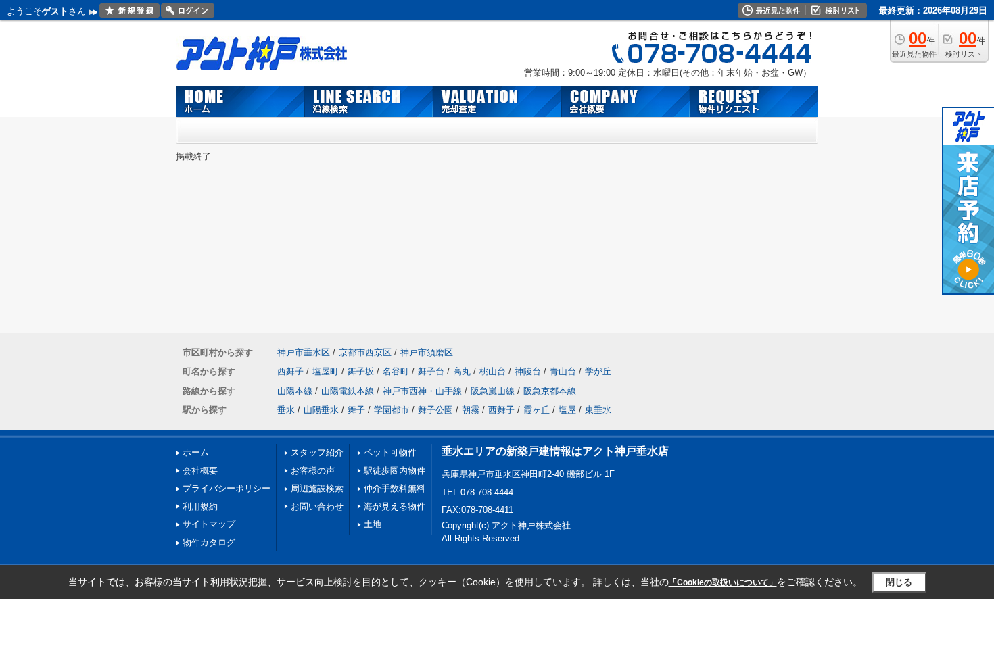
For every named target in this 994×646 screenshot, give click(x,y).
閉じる (899, 582)
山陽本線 (294, 391)
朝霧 (470, 410)
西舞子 (290, 371)
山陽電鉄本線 (347, 391)
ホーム (196, 452)
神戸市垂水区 (303, 352)
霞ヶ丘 (536, 410)
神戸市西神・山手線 (422, 391)
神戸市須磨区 (426, 352)
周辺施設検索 (317, 488)
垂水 (286, 410)
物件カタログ (209, 542)
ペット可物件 (390, 452)
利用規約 (200, 506)
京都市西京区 (365, 352)
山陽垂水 (321, 410)
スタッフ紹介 (317, 452)
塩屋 (567, 410)
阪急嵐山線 (493, 391)
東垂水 (598, 410)
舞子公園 (435, 410)
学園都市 (391, 410)
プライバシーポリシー (226, 488)
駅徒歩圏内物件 (394, 471)
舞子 (356, 410)
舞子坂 (361, 371)
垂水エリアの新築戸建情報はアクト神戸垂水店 (555, 451)
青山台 (563, 371)
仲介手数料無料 (394, 488)
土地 (372, 524)
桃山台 (492, 371)
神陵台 (528, 371)
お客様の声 (313, 471)
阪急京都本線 (549, 391)
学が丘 (598, 371)
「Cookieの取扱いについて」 (723, 582)
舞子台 (431, 371)
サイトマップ (209, 524)
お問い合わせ (317, 506)
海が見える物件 (394, 506)
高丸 (462, 371)
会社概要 (200, 471)
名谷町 (396, 371)
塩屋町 (325, 371)
